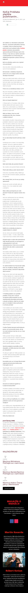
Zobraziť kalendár (8, 488)
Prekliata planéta (14, 429)
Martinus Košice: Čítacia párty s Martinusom (12, 483)
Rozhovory (8, 21)
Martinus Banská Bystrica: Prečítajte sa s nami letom (13, 473)
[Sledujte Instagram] (16, 521)
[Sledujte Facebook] (12, 521)
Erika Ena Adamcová (9, 19)
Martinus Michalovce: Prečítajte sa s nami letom (13, 462)
